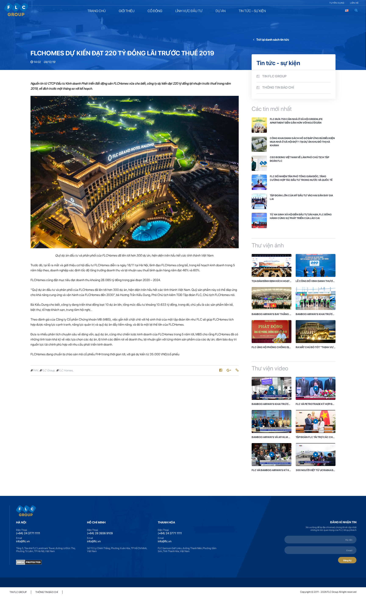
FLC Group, (47, 370)
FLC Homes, (64, 370)
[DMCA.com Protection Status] (29, 562)
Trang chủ (96, 11)
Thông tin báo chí (278, 87)
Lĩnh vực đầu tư (188, 11)
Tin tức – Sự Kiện (252, 11)
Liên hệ (354, 2)
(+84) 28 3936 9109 (100, 533)
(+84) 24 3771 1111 (28, 533)
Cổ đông (155, 11)
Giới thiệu (126, 11)
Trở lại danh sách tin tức (272, 39)
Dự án (221, 11)
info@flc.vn (23, 541)
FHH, (34, 370)
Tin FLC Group (274, 76)
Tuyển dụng (336, 2)
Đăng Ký (347, 560)
